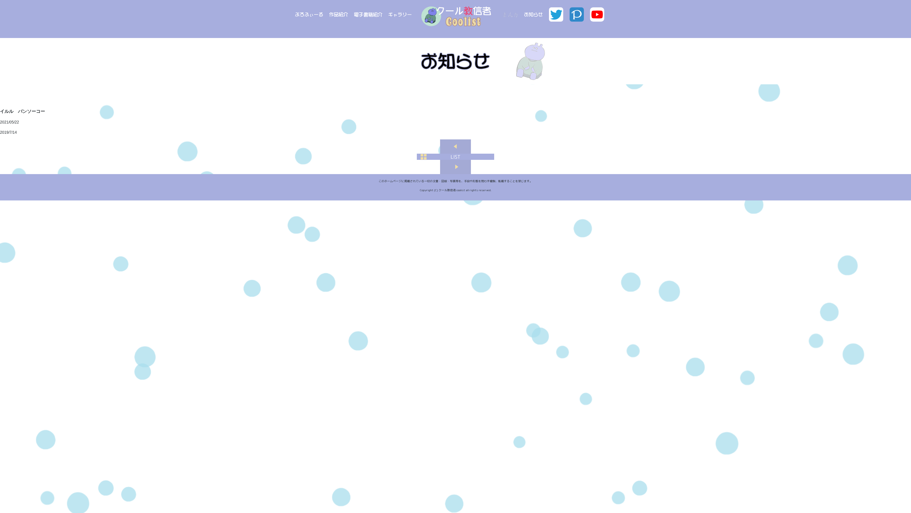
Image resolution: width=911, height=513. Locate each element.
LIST (455, 157)
